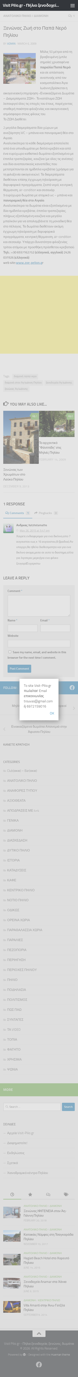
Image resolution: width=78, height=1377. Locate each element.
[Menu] (72, 5)
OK (52, 713)
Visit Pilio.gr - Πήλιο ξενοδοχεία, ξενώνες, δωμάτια (31, 5)
